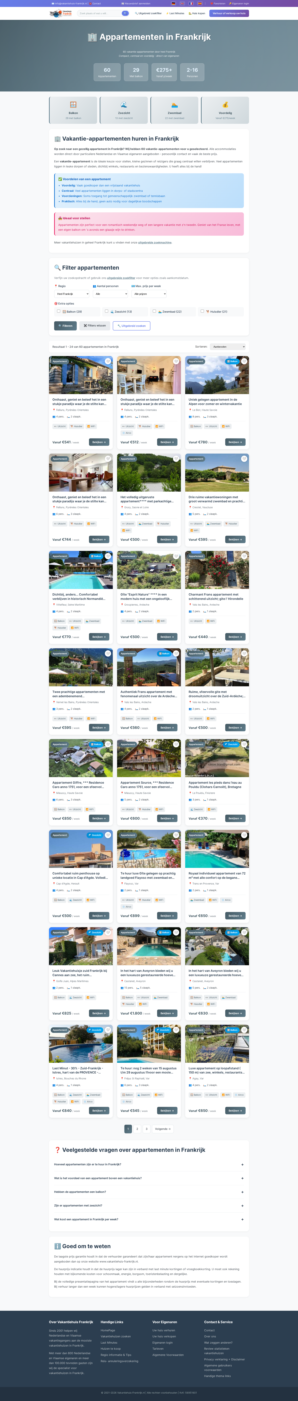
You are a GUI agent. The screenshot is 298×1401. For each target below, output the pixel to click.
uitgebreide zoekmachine (154, 242)
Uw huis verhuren (163, 1330)
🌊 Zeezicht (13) (121, 311)
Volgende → (163, 1129)
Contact (209, 1330)
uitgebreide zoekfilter (121, 278)
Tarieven (157, 1348)
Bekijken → (99, 442)
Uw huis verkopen (164, 1336)
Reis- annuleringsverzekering (119, 1361)
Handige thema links (217, 1376)
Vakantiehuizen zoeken (116, 1336)
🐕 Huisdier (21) (216, 311)
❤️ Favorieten (217, 3)
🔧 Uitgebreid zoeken (131, 326)
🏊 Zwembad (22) (170, 311)
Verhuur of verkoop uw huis (229, 13)
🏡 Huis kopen (197, 13)
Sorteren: (201, 346)
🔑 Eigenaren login (239, 3)
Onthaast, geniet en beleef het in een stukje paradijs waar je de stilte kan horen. (79, 404)
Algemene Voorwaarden (168, 1355)
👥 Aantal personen (106, 286)
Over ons (210, 1336)
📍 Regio (60, 286)
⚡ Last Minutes (175, 13)
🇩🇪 (173, 3)
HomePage (108, 1330)
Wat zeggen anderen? (218, 1342)
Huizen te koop (111, 1348)
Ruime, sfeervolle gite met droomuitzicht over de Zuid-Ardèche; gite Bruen (216, 696)
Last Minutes (109, 1342)
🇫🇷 (191, 3)
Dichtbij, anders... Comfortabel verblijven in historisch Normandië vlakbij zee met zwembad (77, 599)
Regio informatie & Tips (116, 1355)
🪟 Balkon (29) (72, 311)
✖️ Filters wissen (95, 325)
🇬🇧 (182, 3)
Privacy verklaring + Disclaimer (224, 1359)
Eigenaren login (162, 1342)
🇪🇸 (200, 3)
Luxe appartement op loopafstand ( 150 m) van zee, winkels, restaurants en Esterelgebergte (215, 1072)
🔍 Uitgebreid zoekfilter (148, 13)
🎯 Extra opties (64, 303)
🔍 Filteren (65, 325)
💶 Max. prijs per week (146, 286)
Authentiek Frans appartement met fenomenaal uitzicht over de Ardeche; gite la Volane (148, 696)
